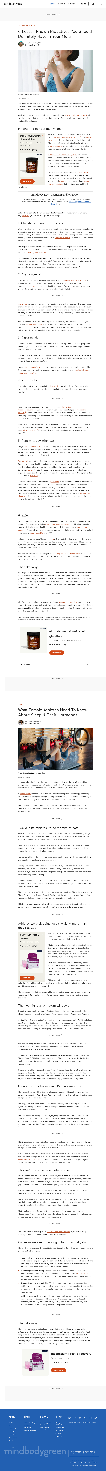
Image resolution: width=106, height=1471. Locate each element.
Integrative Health (26, 26)
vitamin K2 (53, 386)
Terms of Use (86, 1460)
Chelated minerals (62, 238)
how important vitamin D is (74, 280)
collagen (50, 539)
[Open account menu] (100, 3)
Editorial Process (84, 1465)
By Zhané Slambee (32, 723)
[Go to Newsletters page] (92, 3)
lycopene (87, 370)
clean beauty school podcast (45, 1428)
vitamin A (77, 370)
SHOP (83, 4)
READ (52, 4)
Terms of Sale (79, 1460)
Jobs (73, 1460)
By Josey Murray (31, 45)
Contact (58, 1433)
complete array (56, 146)
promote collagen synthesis (57, 524)
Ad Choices (94, 1462)
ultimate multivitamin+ (33, 367)
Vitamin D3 (22, 304)
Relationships (13, 1438)
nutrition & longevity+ (27, 1426)
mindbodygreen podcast (45, 1423)
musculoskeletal (33, 286)
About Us (58, 1436)
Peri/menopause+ (30, 1430)
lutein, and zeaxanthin (27, 373)
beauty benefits (36, 533)
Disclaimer (93, 1460)
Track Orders (59, 1427)
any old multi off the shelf (76, 115)
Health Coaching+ (30, 1423)
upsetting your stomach (36, 252)
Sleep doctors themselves (29, 1160)
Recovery (22, 704)
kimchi (43, 410)
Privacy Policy (73, 1462)
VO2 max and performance (58, 1232)
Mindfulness (13, 1435)
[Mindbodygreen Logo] (13, 4)
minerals (62, 181)
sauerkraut (31, 410)
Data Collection (75, 1465)
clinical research (28, 430)
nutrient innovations (34, 324)
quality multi (83, 172)
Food (10, 1426)
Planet (11, 1441)
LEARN (61, 4)
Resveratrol (23, 461)
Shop (58, 1417)
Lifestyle (11, 1432)
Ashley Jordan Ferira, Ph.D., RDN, (62, 155)
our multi (34, 476)
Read (12, 1417)
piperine (29, 470)
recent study (25, 794)
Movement (12, 1429)
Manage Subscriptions (60, 1423)
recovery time (83, 1273)
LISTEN (71, 4)
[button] (39, 45)
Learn (27, 1417)
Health (11, 1423)
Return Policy (81, 1462)
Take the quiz (59, 1430)
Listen (44, 1417)
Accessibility (88, 1462)
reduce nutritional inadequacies (65, 137)
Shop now (27, 181)
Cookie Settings (92, 1465)
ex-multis (25, 216)
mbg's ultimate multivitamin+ (69, 554)
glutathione (54, 482)
